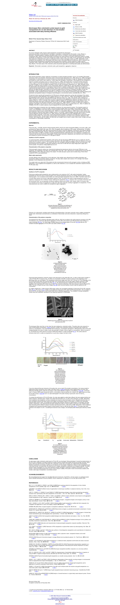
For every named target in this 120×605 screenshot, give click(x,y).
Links (64, 486)
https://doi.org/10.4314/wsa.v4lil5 (35, 21)
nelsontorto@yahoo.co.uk (47, 591)
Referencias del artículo (80, 29)
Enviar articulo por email (80, 37)
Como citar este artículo (80, 31)
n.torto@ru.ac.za (36, 591)
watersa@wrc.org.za (59, 603)
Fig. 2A (40, 222)
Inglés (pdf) (77, 24)
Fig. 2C (63, 223)
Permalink (77, 50)
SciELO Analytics (79, 20)
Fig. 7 (75, 406)
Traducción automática (80, 35)
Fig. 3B (55, 285)
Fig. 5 (74, 331)
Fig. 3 (54, 282)
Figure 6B (81, 390)
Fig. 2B (78, 222)
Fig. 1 (67, 179)
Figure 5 (49, 327)
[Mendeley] (74, 45)
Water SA (32, 15)
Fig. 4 (33, 289)
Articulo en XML (78, 26)
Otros (76, 45)
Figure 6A (62, 389)
